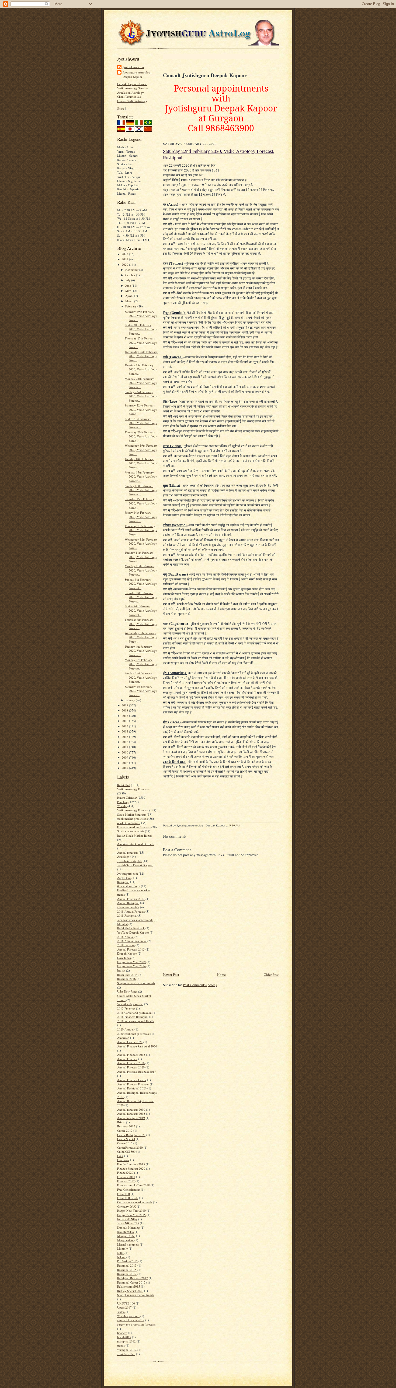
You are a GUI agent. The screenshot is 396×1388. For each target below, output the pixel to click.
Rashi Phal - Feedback (131, 928)
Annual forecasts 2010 (131, 1109)
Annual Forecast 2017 (131, 899)
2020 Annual (125, 1029)
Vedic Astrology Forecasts (133, 789)
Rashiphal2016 (126, 979)
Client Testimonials (129, 96)
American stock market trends (135, 844)
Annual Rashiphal (128, 903)
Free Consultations (128, 1189)
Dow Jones (124, 958)
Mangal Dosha (126, 1236)
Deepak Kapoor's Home (132, 84)
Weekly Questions (128, 1316)
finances (122, 1333)
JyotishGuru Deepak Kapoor (135, 865)
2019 (125, 705)
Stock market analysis (130, 831)
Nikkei (121, 1257)
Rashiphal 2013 (127, 1265)
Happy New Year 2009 (131, 962)
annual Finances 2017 (130, 1320)
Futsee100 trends (127, 1198)
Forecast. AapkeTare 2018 (133, 1185)
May (128, 291)
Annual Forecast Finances (133, 1084)
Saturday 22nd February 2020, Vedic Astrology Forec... (141, 409)
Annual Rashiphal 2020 (132, 1088)
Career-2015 (125, 1143)
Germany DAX (126, 1206)
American (123, 1038)
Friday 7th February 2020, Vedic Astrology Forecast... (141, 610)
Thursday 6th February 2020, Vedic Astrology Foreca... (141, 624)
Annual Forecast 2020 (131, 1067)
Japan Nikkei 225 (128, 1223)
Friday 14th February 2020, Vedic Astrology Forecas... (141, 516)
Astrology (123, 856)
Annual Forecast (127, 1059)
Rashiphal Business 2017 (132, 1278)
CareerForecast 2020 (130, 1147)
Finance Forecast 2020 (131, 1168)
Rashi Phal (123, 785)
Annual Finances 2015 (131, 1055)
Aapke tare (124, 878)
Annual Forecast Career (131, 1080)
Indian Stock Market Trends (134, 835)
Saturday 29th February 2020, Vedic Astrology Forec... (141, 316)
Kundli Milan (125, 1232)
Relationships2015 (128, 1286)
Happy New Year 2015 (131, 1215)
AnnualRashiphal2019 (131, 1118)
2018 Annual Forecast (131, 911)
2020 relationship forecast (133, 1034)
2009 (125, 757)
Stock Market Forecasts (131, 814)
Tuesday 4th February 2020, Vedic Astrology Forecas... (141, 650)
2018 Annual (125, 937)
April (129, 296)
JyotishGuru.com (133, 67)
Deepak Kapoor (127, 953)
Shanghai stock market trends (135, 1295)
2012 (125, 742)
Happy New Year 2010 (131, 1210)
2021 (125, 259)
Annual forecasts (127, 852)
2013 (125, 737)
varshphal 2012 (127, 1350)
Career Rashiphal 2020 (131, 1135)
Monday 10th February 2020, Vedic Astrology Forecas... (141, 570)
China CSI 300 (126, 1151)
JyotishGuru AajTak (129, 861)
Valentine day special (130, 1004)
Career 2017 (125, 1130)
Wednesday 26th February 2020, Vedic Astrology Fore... (141, 356)
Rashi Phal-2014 (127, 975)
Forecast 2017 (126, 1181)
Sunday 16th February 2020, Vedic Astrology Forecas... (141, 490)
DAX (120, 1156)
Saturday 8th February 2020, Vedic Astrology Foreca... (141, 597)
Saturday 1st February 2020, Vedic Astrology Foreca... (141, 691)
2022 (125, 254)
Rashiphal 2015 (127, 1270)
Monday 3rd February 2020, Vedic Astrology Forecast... (141, 664)
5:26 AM (234, 825)
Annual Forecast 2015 (131, 949)
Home (221, 974)
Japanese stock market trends (135, 920)
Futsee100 (123, 1194)
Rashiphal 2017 (127, 1274)
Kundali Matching (128, 1227)
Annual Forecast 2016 (131, 1063)
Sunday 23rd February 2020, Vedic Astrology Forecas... (141, 396)
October (130, 275)
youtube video (126, 1354)
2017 (125, 716)
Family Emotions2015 (131, 1164)
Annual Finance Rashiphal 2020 (137, 1046)
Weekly (122, 806)
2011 (125, 747)
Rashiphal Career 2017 (131, 1282)
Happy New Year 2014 (131, 966)
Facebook (123, 1160)
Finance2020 (125, 1172)
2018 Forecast (126, 945)
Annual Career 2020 (130, 1042)
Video (121, 1312)
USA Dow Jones (127, 991)
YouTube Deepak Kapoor (133, 932)
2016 (125, 721)
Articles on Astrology (130, 92)
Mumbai (122, 924)
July (128, 280)
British (121, 1122)
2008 (125, 763)
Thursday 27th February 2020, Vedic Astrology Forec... (141, 342)
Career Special (126, 1139)
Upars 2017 (124, 1307)
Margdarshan (125, 1240)
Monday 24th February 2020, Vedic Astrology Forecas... (141, 383)
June (128, 285)
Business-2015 (126, 1126)
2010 (125, 752)
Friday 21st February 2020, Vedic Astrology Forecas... (141, 423)
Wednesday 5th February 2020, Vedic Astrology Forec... (141, 637)
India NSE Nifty (127, 1219)
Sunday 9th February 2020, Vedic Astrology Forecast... (141, 583)
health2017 (124, 1337)
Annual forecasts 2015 (131, 1114)
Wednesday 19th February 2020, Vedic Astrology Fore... (141, 449)
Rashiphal (123, 882)
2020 (125, 264)
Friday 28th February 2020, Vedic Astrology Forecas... (141, 329)
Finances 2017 (126, 1177)
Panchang (123, 802)
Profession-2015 (127, 1261)
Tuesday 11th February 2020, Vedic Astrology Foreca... (141, 557)
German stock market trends (134, 1202)
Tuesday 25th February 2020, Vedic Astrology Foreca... (141, 369)
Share (120, 108)
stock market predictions (132, 818)
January (130, 700)
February (131, 306)
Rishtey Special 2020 (130, 1291)
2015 (125, 726)
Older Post (271, 974)
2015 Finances (126, 1008)
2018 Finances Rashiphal (132, 1017)
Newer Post (171, 974)
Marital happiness (128, 1244)
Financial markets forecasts (134, 827)
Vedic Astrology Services (132, 88)
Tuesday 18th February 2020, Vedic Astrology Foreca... (141, 463)
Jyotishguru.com (127, 873)
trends (121, 1345)
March (129, 301)
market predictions (128, 823)
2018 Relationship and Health (135, 1021)
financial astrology (128, 886)
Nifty (120, 1253)
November (132, 270)
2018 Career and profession (134, 1013)
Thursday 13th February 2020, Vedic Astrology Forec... (141, 530)
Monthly (122, 1248)
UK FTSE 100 (126, 1303)
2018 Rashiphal (127, 915)
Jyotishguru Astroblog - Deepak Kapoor (137, 74)
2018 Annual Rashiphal (132, 941)
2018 (125, 710)
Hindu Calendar (127, 797)
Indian (121, 970)
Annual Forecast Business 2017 (136, 1072)
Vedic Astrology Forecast (132, 810)
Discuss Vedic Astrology (132, 101)
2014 (125, 731)
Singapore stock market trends (136, 983)
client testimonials (128, 907)
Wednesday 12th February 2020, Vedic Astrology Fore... (141, 543)
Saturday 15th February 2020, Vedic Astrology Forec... (141, 503)
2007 (125, 768)
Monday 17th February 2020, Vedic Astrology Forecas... (141, 476)
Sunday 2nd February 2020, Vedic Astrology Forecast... (141, 677)
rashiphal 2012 (126, 1341)
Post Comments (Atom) (200, 984)
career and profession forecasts (136, 1324)
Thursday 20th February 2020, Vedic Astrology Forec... (141, 436)
